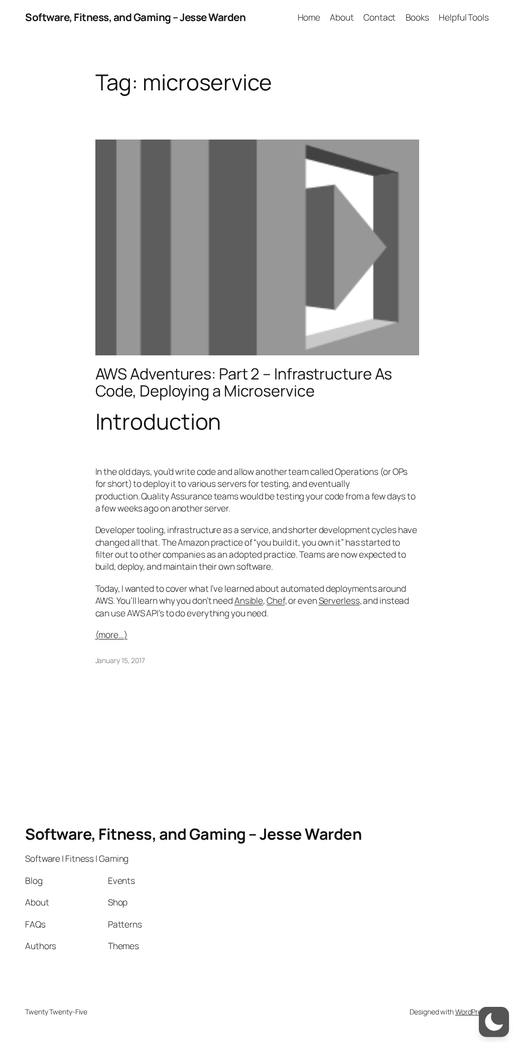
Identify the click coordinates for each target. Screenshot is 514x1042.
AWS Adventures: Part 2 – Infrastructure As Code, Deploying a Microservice (244, 382)
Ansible (248, 600)
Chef (276, 600)
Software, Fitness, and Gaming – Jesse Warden (135, 17)
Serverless (339, 600)
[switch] (494, 1022)
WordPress (472, 1011)
